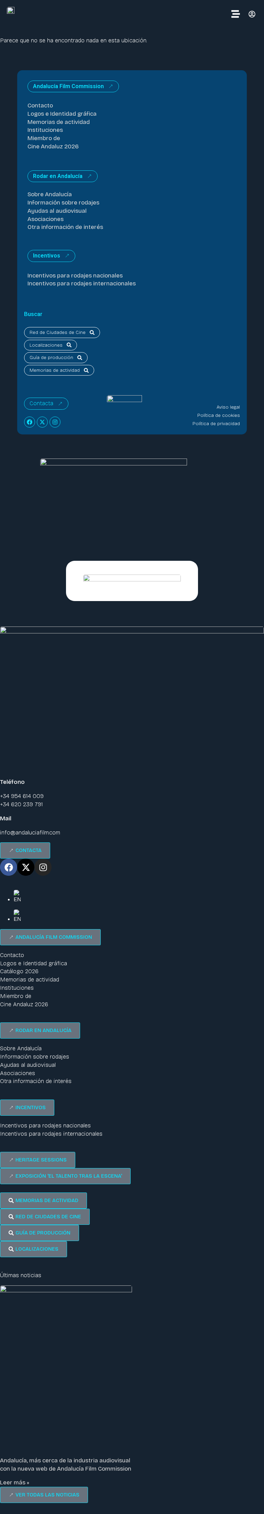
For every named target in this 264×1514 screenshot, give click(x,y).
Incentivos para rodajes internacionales (82, 283)
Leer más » (14, 1482)
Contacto (40, 105)
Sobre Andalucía (50, 194)
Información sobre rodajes (63, 202)
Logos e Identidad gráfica (62, 113)
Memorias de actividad (59, 122)
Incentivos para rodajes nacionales (75, 275)
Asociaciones (46, 219)
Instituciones (45, 130)
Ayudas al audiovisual (57, 210)
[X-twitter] (42, 422)
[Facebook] (29, 422)
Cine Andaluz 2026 (53, 146)
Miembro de (44, 138)
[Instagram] (55, 422)
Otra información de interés (65, 227)
